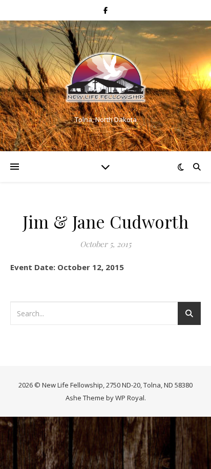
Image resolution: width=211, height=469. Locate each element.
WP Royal (129, 397)
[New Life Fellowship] (105, 77)
